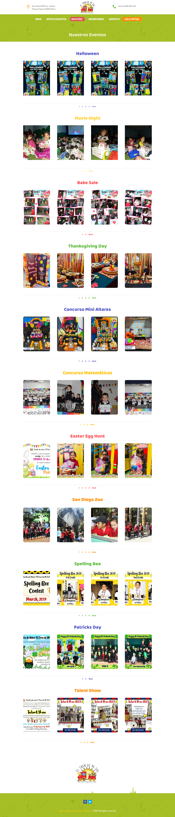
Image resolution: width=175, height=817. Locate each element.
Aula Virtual (132, 19)
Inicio (38, 19)
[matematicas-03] (104, 414)
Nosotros (76, 19)
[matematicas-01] (36, 414)
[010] (138, 287)
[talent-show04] (104, 732)
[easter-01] (36, 477)
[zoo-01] (36, 541)
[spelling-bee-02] (70, 605)
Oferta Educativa (56, 19)
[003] (104, 224)
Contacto (114, 19)
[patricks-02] (70, 668)
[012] (104, 350)
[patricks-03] (104, 668)
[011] (70, 350)
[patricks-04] (138, 668)
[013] (138, 350)
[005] (104, 95)
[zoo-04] (138, 541)
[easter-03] (104, 477)
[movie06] (36, 159)
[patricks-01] (36, 668)
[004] (138, 95)
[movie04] (70, 159)
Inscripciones (96, 19)
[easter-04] (138, 477)
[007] (36, 95)
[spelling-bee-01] (36, 605)
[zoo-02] (70, 541)
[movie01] (104, 159)
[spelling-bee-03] (104, 605)
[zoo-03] (104, 541)
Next (94, 106)
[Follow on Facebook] (85, 802)
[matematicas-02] (70, 414)
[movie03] (138, 159)
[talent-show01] (138, 732)
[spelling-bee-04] (138, 605)
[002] (70, 224)
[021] (70, 287)
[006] (70, 95)
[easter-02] (70, 477)
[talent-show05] (70, 732)
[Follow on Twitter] (90, 802)
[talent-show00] (36, 732)
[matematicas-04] (138, 414)
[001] (36, 224)
